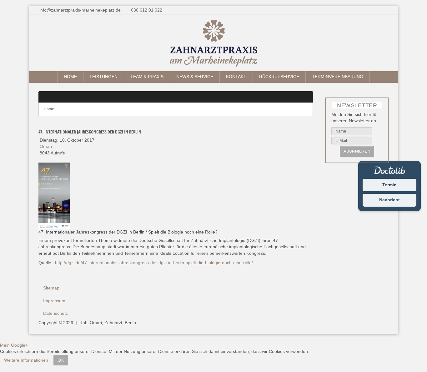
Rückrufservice (279, 76)
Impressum (54, 301)
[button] (303, 97)
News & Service (194, 76)
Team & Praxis (146, 76)
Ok (61, 360)
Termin (389, 185)
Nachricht (389, 200)
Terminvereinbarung (337, 76)
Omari (46, 146)
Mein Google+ (14, 345)
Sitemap (51, 288)
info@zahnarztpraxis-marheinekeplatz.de (80, 10)
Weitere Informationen (26, 360)
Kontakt (236, 76)
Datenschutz (55, 313)
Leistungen (104, 76)
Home (70, 76)
